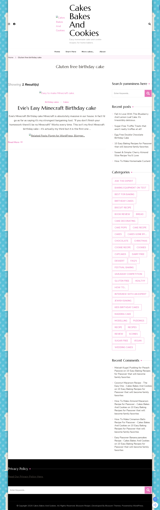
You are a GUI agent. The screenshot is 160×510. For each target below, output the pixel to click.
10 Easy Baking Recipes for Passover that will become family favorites (133, 145)
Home (57, 51)
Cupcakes (120, 254)
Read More (13, 142)
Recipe (118, 327)
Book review (122, 214)
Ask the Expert (124, 180)
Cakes (66, 102)
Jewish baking (123, 300)
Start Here (71, 51)
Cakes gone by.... (137, 234)
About (103, 51)
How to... (120, 287)
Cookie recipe (123, 247)
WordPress (138, 505)
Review (119, 333)
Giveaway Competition (128, 274)
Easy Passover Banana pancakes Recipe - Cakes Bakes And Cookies (131, 439)
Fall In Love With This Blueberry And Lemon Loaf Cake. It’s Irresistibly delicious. (131, 117)
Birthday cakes (52, 102)
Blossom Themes (113, 505)
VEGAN (138, 340)
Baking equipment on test (130, 187)
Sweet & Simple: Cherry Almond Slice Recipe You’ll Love (131, 154)
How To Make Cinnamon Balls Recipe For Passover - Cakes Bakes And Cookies (132, 422)
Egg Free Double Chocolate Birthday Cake (128, 136)
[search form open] (149, 24)
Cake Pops (121, 227)
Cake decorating (125, 220)
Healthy (140, 280)
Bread (140, 214)
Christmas (140, 240)
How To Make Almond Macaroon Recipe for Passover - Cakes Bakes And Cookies (131, 404)
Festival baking (124, 267)
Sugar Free (121, 340)
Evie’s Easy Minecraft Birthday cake (57, 108)
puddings (138, 320)
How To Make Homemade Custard (132, 161)
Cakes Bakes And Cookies (84, 20)
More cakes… (88, 51)
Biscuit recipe (123, 207)
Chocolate (121, 240)
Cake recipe (139, 227)
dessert (120, 260)
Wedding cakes (124, 347)
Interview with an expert (130, 294)
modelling (121, 320)
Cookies (141, 247)
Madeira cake (123, 314)
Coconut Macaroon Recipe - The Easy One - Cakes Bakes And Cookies (133, 384)
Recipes (132, 327)
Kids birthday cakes (127, 307)
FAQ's (133, 260)
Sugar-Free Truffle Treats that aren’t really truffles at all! (130, 127)
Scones (133, 333)
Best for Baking (124, 194)
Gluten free (122, 280)
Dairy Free (138, 254)
